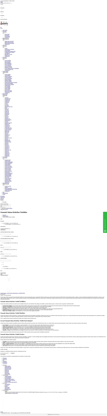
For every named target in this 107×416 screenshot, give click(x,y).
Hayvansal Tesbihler (8, 78)
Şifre (1, 206)
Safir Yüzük (7, 177)
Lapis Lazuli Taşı (8, 129)
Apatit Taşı (7, 102)
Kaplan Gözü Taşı (8, 119)
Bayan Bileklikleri (8, 63)
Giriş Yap (2, 198)
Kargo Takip (2, 197)
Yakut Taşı (7, 148)
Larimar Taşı (7, 126)
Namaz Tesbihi (7, 88)
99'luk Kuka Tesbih (8, 91)
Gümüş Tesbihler (8, 77)
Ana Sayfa (7, 385)
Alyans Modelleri (8, 65)
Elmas (6, 107)
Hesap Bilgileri (5, 193)
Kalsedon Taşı (7, 118)
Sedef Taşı (7, 143)
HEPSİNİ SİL (3, 229)
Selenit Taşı (7, 124)
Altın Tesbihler (7, 75)
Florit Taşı (6, 109)
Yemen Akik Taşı (8, 149)
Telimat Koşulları (8, 376)
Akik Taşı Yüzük (8, 180)
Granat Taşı (7, 110)
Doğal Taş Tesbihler (8, 76)
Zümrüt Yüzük (7, 160)
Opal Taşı (6, 136)
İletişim (4, 194)
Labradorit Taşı (7, 125)
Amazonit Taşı (7, 99)
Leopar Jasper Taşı (8, 127)
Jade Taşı (6, 117)
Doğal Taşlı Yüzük (8, 181)
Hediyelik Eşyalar (6, 183)
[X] (3, 360)
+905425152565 (15, 393)
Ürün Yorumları (7, 381)
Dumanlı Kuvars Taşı (8, 106)
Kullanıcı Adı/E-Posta (4, 203)
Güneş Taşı (7, 111)
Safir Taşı (6, 142)
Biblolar (6, 187)
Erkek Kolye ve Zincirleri (9, 49)
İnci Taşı (6, 115)
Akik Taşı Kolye (8, 170)
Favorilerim (2, 196)
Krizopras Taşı (7, 123)
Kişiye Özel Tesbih (8, 90)
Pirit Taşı (6, 138)
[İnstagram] (5, 363)
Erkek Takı (5, 45)
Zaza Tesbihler (7, 86)
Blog (3, 192)
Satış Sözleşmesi (8, 378)
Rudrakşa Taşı (7, 139)
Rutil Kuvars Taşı (8, 141)
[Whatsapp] (5, 362)
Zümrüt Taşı (7, 154)
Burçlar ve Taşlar (8, 369)
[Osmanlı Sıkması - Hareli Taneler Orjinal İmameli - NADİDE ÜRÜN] (8, 292)
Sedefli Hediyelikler (8, 190)
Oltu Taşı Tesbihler (8, 81)
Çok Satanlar (5, 156)
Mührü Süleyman (6, 38)
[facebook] (5, 359)
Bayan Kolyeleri (8, 61)
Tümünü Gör (7, 37)
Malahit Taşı (7, 130)
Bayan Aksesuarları (8, 66)
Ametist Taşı (7, 101)
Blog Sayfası (7, 388)
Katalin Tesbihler (8, 79)
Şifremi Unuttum (9, 208)
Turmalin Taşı (7, 147)
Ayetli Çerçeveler (8, 186)
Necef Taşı (7, 132)
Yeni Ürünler (5, 30)
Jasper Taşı (7, 116)
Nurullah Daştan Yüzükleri (9, 52)
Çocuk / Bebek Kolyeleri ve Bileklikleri (12, 68)
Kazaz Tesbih (7, 89)
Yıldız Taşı (7, 151)
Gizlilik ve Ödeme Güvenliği (10, 380)
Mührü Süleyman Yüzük (9, 41)
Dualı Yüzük (7, 34)
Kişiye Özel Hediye (8, 188)
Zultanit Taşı (7, 153)
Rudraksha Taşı (7, 140)
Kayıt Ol (2, 199)
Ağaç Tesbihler (7, 87)
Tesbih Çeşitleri (5, 71)
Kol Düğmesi (7, 53)
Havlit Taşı (7, 114)
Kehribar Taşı (7, 120)
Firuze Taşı (7, 108)
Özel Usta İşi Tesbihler (9, 83)
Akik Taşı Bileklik (8, 176)
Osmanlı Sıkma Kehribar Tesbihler (11, 82)
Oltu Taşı (6, 133)
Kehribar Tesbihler (8, 80)
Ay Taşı (6, 103)
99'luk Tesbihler (8, 74)
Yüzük (6, 48)
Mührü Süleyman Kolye (9, 42)
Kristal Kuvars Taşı (8, 122)
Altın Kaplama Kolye (8, 173)
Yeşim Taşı (7, 150)
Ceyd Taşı (6, 104)
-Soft (48, 414)
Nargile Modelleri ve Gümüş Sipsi (11, 189)
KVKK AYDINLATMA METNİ (11, 382)
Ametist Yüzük (7, 179)
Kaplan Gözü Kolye (8, 171)
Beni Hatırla (4, 208)
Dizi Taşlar (7, 105)
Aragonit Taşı (7, 100)
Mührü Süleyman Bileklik (9, 43)
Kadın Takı (5, 57)
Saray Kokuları (5, 93)
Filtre (1, 274)
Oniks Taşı (7, 135)
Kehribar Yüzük (8, 159)
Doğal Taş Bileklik (8, 174)
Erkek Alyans (7, 55)
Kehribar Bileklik (8, 175)
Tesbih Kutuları (7, 85)
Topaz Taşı (7, 146)
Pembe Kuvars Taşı (8, 137)
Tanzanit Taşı (7, 145)
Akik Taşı (6, 97)
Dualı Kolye (7, 35)
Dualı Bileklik (7, 36)
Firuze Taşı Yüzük (8, 178)
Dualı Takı (4, 31)
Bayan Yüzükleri (8, 60)
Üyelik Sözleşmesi (8, 377)
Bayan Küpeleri (7, 62)
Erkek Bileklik (7, 50)
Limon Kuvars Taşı (8, 128)
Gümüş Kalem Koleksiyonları (10, 51)
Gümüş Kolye (7, 172)
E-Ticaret (50, 414)
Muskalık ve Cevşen (8, 54)
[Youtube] (5, 361)
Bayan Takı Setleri (8, 64)
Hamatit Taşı (7, 113)
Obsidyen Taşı (7, 134)
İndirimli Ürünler (8, 389)
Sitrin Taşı (6, 144)
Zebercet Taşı (7, 152)
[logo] (53, 23)
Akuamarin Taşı (8, 98)
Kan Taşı (6, 121)
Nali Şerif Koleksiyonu (9, 69)
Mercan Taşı (7, 131)
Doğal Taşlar (5, 94)
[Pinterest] (5, 358)
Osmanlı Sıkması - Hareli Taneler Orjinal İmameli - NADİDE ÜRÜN (12, 293)
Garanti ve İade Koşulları (9, 379)
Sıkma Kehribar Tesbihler (9, 84)
